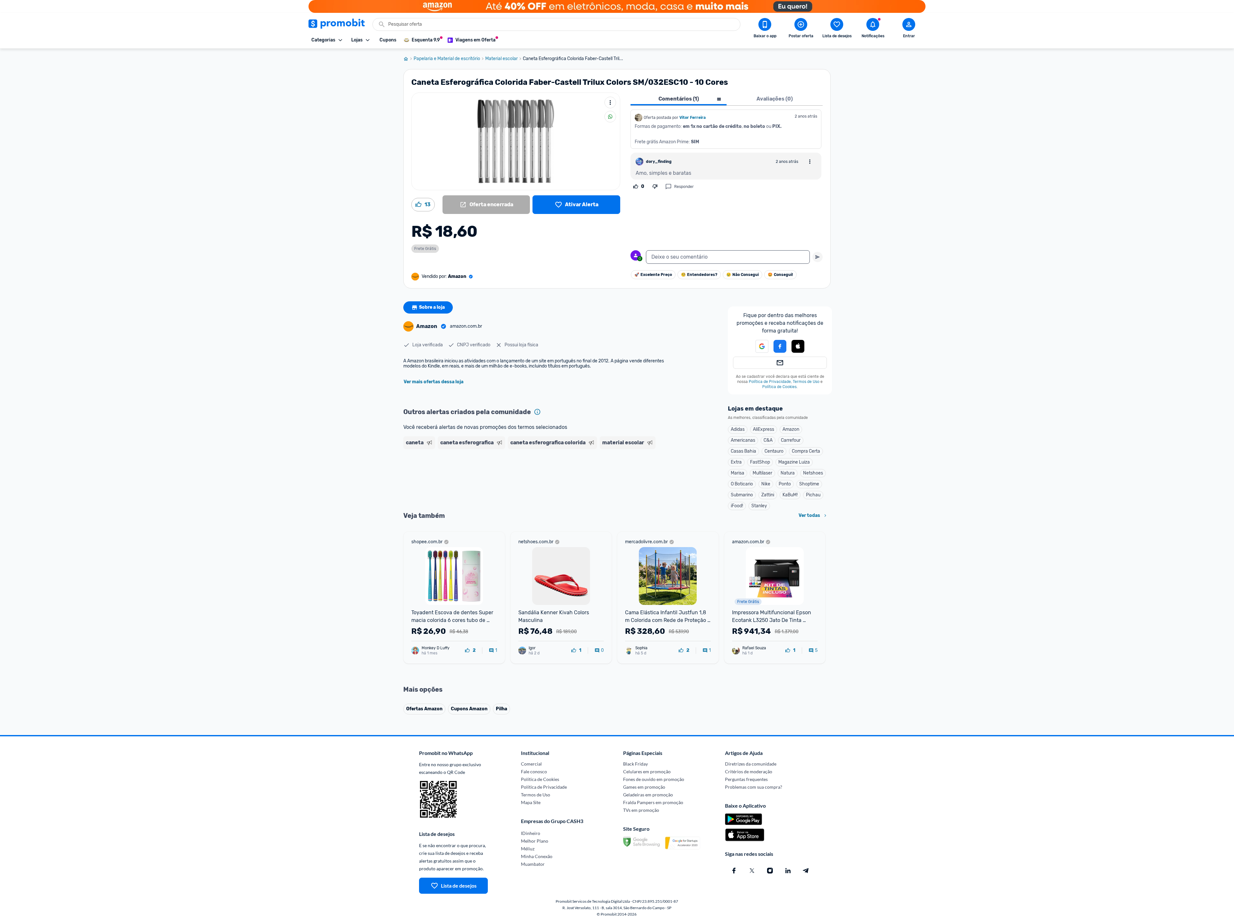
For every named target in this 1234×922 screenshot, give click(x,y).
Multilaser (762, 473)
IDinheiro (530, 833)
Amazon (790, 429)
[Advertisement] (526, 476)
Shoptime (809, 484)
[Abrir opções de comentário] (809, 161)
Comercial (531, 764)
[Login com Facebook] (779, 346)
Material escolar (501, 58)
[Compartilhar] (610, 116)
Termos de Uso (806, 381)
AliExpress (763, 429)
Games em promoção (644, 787)
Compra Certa (806, 451)
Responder (684, 186)
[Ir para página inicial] (408, 58)
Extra (736, 462)
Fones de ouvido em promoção (653, 779)
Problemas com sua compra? (753, 787)
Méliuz (527, 848)
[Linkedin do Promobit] (788, 871)
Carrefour (790, 440)
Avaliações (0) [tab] (774, 99)
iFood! (737, 506)
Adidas (738, 429)
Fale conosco (534, 771)
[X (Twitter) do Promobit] (752, 871)
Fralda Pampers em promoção (653, 802)
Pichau (813, 495)
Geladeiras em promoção (648, 794)
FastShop (760, 462)
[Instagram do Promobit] (770, 871)
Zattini (767, 495)
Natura (788, 473)
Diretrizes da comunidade (750, 764)
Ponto (785, 484)
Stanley (759, 506)
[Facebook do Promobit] (734, 871)
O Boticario (742, 484)
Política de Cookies (779, 387)
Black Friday (635, 764)
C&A (768, 440)
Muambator (533, 864)
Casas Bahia (743, 451)
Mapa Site (531, 802)
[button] (758, 346)
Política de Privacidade (770, 381)
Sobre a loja (432, 307)
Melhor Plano (534, 841)
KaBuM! (790, 495)
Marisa (737, 473)
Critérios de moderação (748, 771)
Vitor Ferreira (692, 117)
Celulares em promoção (647, 771)
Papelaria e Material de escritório (447, 58)
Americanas (743, 440)
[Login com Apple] (797, 346)
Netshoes (813, 473)
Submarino (742, 495)
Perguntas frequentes (746, 779)
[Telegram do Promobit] (806, 871)
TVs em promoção (641, 810)
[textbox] (727, 257)
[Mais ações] (610, 102)
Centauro (774, 451)
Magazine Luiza (794, 462)
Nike (765, 484)
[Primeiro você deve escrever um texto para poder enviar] (817, 257)
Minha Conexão (536, 856)
